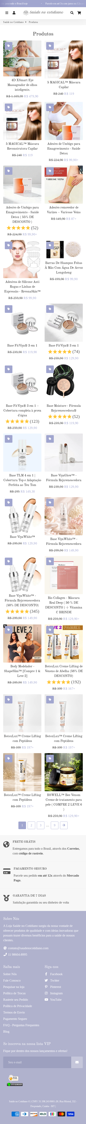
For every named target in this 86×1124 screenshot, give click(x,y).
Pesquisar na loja (13, 987)
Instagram (56, 993)
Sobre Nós (10, 974)
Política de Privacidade (17, 1006)
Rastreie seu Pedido (15, 999)
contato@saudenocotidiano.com (27, 948)
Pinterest (55, 987)
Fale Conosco (12, 980)
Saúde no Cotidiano (13, 22)
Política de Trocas (14, 993)
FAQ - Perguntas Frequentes (21, 1025)
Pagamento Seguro (15, 1018)
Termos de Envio (14, 1012)
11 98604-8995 (17, 954)
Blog (6, 1031)
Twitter (54, 980)
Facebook (56, 974)
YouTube (55, 999)
